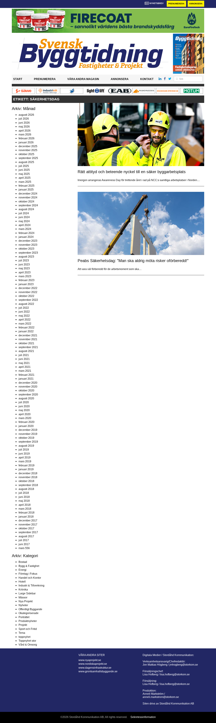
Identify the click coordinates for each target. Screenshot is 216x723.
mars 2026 (25, 134)
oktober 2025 (26, 154)
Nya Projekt (26, 601)
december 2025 (28, 146)
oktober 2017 (26, 528)
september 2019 (28, 441)
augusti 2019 (26, 445)
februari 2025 (26, 185)
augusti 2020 (26, 398)
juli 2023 (24, 260)
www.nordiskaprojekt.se (92, 663)
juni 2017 (24, 544)
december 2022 (28, 288)
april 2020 (25, 414)
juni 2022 (24, 311)
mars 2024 (25, 229)
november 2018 (28, 477)
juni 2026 (24, 122)
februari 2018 (26, 512)
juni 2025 (24, 169)
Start (17, 79)
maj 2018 (24, 500)
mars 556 (24, 548)
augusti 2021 (26, 351)
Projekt (23, 624)
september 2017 (28, 532)
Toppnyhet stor (27, 640)
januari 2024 (26, 236)
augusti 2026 (26, 114)
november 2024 (28, 197)
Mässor (23, 597)
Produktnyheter (28, 621)
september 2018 (28, 485)
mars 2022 (25, 323)
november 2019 (28, 433)
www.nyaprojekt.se (89, 660)
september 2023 (28, 252)
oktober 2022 (26, 296)
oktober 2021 (26, 343)
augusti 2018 (26, 489)
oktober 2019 (26, 437)
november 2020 (28, 386)
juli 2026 (24, 118)
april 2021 (25, 366)
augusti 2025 (26, 162)
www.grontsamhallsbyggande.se (97, 671)
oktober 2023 (26, 248)
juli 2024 (24, 213)
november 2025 (28, 150)
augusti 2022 (26, 303)
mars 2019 (25, 461)
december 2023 (28, 240)
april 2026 (25, 130)
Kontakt (147, 79)
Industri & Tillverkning (31, 585)
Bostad (23, 561)
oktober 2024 (26, 201)
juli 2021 (24, 355)
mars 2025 (25, 181)
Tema (22, 632)
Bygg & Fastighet (29, 566)
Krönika (23, 589)
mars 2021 (25, 370)
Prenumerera (176, 4)
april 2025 (25, 177)
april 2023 (25, 272)
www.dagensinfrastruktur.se (94, 667)
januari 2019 (26, 469)
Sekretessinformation (143, 717)
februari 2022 (26, 327)
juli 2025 (24, 166)
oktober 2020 (26, 390)
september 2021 (28, 347)
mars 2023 (25, 276)
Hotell (22, 581)
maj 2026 (24, 126)
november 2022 (28, 292)
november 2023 (28, 244)
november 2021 (28, 339)
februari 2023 (26, 280)
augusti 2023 (26, 256)
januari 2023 (26, 284)
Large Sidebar (27, 593)
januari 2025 (26, 189)
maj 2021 (24, 363)
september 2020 (28, 394)
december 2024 (28, 193)
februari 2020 (26, 422)
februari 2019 (26, 465)
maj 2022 (24, 315)
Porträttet (24, 617)
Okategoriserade (28, 613)
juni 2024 (24, 217)
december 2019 (28, 429)
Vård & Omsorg (28, 644)
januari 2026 (26, 142)
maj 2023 (24, 268)
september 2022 (28, 299)
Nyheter (23, 605)
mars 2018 (25, 508)
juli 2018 (24, 492)
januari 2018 (26, 516)
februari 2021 (26, 374)
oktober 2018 (26, 481)
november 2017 (28, 524)
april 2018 (25, 504)
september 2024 (28, 205)
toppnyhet (24, 636)
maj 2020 (24, 410)
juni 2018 (24, 496)
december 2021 (28, 335)
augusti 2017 (26, 536)
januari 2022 (26, 331)
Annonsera (195, 4)
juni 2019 (24, 453)
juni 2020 (24, 406)
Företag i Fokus (28, 573)
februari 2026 (26, 138)
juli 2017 (24, 540)
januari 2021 (26, 378)
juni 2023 (24, 264)
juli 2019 (24, 449)
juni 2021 (24, 359)
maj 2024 (24, 221)
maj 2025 (24, 173)
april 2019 (25, 457)
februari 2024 (26, 233)
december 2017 (28, 520)
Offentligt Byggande (30, 609)
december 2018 (28, 473)
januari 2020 (26, 426)
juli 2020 (24, 402)
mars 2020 (25, 418)
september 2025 (28, 158)
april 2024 (25, 225)
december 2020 (28, 382)
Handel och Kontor (30, 577)
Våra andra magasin (83, 79)
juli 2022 (24, 307)
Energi (22, 569)
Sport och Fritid (28, 629)
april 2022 (25, 319)
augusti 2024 (26, 209)
